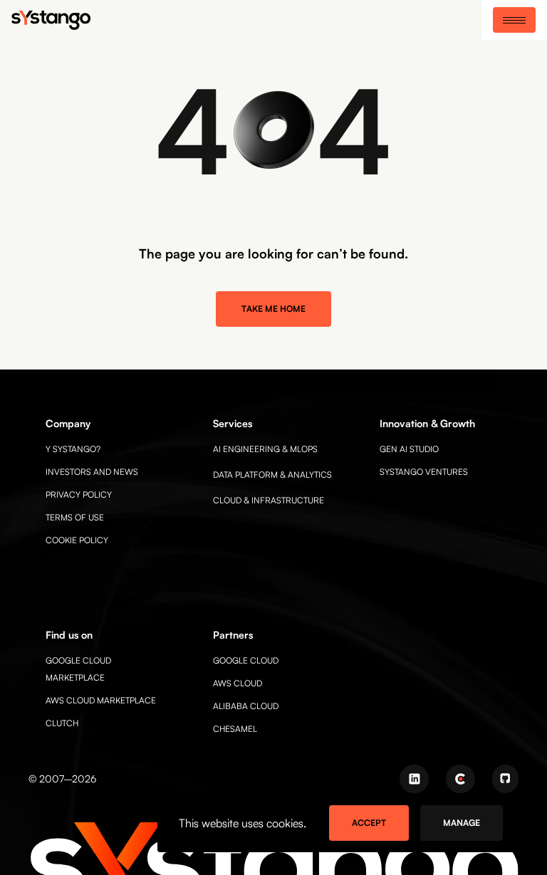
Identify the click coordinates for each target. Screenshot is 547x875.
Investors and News (92, 471)
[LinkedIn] (414, 779)
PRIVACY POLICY (79, 494)
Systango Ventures (424, 471)
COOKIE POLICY (77, 540)
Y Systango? (73, 449)
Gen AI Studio (409, 449)
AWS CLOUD (237, 683)
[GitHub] (505, 779)
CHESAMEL (235, 728)
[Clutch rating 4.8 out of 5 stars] (460, 779)
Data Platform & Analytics (272, 474)
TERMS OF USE (75, 517)
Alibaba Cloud (245, 706)
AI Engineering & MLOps (265, 449)
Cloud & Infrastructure (268, 500)
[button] (514, 20)
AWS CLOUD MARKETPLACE (101, 700)
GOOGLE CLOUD (245, 660)
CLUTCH (62, 723)
